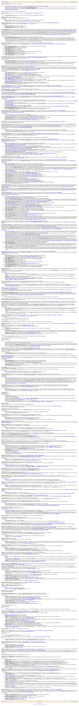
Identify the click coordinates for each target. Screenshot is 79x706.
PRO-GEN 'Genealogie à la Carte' (40, 704)
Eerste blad (3, 701)
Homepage (38, 703)
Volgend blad (72, 701)
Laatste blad (75, 701)
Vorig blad (6, 701)
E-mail (41, 703)
